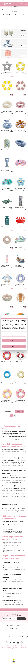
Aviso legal (15, 637)
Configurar (14, 335)
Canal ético (26, 637)
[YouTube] (18, 642)
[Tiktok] (10, 642)
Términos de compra (20, 637)
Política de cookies (10, 637)
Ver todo (22, 35)
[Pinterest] (14, 642)
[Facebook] (6, 642)
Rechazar (14, 340)
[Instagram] (22, 642)
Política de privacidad (3, 637)
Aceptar (14, 346)
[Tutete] (7, 4)
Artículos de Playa (3, 18)
